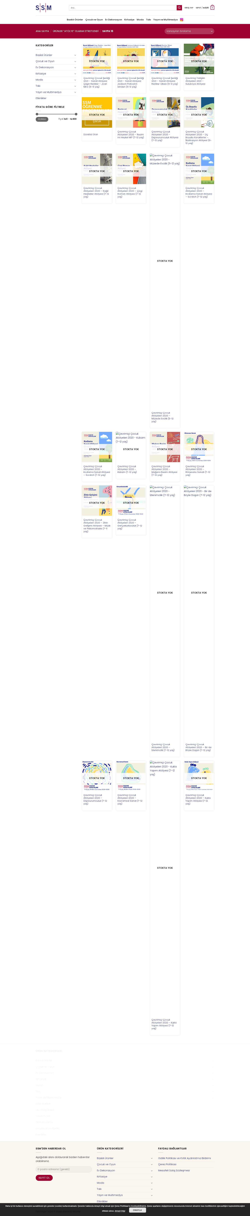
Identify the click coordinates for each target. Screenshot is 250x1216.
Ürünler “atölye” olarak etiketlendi (76, 31)
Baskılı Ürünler (75, 19)
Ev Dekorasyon (113, 19)
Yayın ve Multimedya (165, 19)
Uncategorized (45, 1110)
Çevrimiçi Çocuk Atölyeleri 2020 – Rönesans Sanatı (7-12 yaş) (198, 470)
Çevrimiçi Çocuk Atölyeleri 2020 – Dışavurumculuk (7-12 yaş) (95, 799)
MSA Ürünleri (43, 1103)
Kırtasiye (129, 19)
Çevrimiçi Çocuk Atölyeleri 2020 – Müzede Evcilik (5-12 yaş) (162, 417)
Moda (140, 19)
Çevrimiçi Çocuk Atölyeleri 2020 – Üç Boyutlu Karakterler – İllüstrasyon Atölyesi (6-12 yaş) (199, 137)
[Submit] (179, 7)
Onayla (137, 1210)
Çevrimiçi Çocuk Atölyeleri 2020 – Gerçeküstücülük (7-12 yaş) (130, 524)
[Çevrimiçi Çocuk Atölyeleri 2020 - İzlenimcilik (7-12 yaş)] (165, 612)
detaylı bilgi (120, 1211)
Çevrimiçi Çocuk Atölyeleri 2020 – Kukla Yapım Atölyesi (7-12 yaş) (164, 1024)
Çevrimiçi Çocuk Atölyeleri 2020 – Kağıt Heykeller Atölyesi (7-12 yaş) (96, 192)
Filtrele (42, 119)
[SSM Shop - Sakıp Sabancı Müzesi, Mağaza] (50, 7)
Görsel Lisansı (44, 1122)
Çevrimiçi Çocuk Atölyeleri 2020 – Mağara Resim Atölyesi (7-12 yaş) (164, 470)
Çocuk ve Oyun (94, 19)
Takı (148, 19)
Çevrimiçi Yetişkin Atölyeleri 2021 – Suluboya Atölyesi (195, 81)
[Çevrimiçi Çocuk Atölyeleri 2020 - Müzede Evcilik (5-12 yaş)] (165, 281)
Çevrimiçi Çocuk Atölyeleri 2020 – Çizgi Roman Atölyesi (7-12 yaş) (130, 192)
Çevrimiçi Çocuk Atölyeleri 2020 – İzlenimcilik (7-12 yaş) (163, 747)
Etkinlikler (41, 98)
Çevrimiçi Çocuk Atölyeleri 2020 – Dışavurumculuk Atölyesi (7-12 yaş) (165, 136)
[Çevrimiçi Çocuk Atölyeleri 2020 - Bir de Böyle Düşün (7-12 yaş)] (199, 612)
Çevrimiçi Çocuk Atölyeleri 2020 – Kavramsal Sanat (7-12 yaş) (130, 799)
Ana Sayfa (42, 31)
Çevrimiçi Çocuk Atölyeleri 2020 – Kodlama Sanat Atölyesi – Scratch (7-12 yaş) (199, 192)
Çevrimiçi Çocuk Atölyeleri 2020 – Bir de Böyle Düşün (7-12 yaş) (198, 747)
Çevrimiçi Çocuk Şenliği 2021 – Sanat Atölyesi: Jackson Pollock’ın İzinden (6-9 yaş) (131, 82)
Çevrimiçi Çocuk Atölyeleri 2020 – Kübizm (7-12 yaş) (127, 469)
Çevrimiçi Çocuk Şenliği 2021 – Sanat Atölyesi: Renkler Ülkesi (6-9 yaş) (165, 81)
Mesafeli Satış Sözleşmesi (174, 1170)
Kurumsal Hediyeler (48, 1128)
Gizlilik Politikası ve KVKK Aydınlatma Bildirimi (184, 1158)
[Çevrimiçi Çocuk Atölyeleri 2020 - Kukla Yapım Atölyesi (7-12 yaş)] (165, 888)
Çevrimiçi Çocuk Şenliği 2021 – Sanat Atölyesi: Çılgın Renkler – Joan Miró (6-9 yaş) (97, 82)
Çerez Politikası (167, 1164)
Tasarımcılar (43, 1116)
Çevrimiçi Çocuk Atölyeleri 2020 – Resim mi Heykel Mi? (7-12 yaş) (131, 134)
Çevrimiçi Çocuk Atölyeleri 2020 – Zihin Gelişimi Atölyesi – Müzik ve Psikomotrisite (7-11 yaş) (97, 525)
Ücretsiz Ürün (91, 134)
